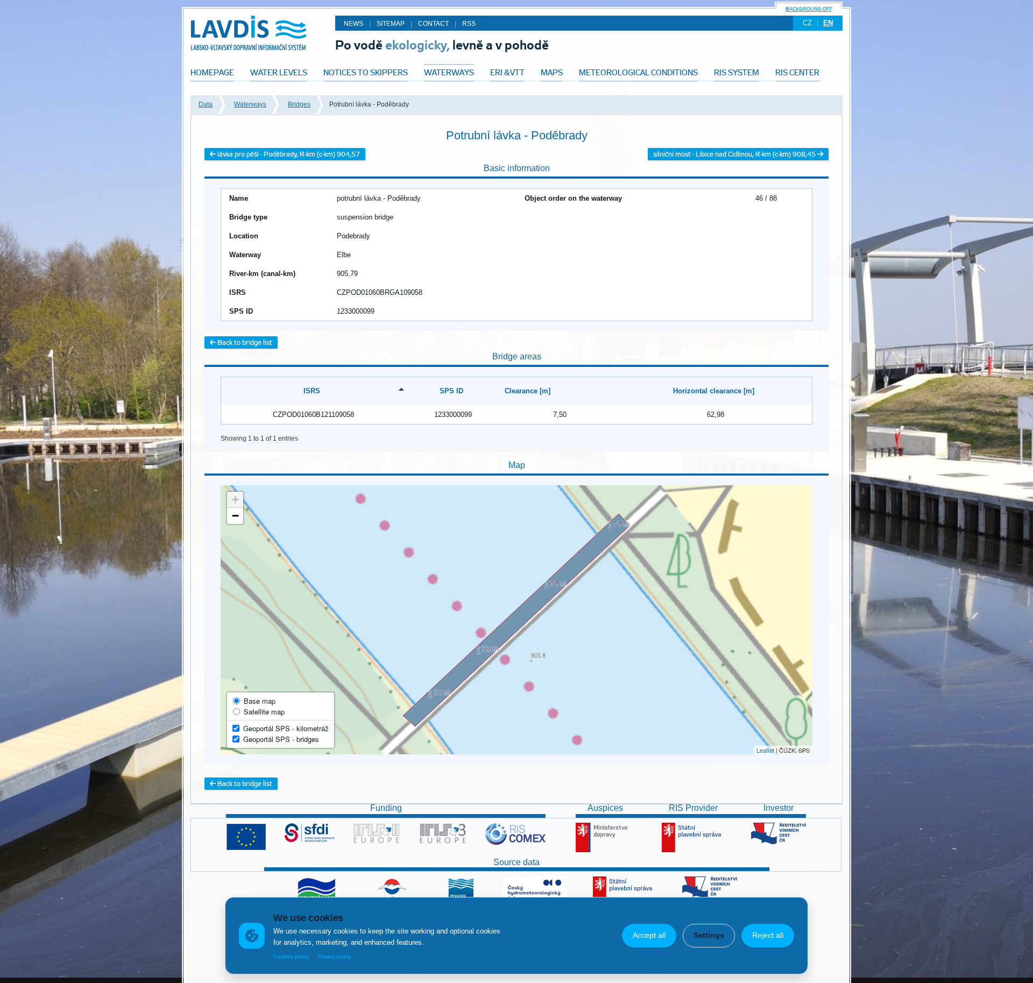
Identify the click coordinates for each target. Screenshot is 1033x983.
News (353, 23)
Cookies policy (291, 956)
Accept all (649, 935)
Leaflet (765, 750)
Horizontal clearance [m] (713, 391)
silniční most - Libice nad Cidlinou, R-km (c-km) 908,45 (735, 154)
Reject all (767, 935)
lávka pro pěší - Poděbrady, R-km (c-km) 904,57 (288, 154)
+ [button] (235, 499)
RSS (469, 23)
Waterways (250, 104)
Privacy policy (334, 956)
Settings (709, 935)
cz (807, 23)
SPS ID (451, 391)
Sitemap (391, 23)
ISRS (311, 391)
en (828, 23)
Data (206, 104)
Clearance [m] (527, 391)
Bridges (299, 104)
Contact (433, 23)
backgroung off (809, 9)
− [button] (235, 515)
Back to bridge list (244, 342)
